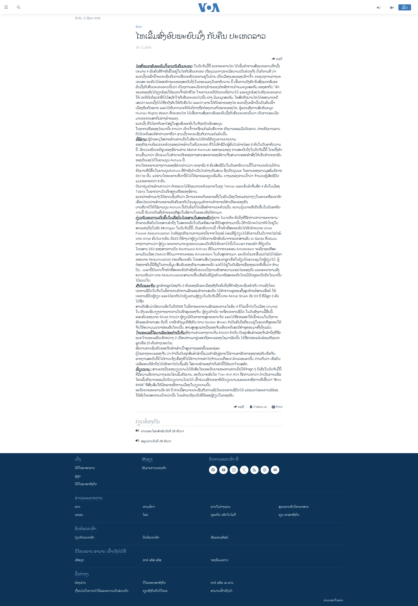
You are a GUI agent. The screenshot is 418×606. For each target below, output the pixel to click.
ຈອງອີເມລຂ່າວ (219, 560)
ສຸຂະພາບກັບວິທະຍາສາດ (294, 507)
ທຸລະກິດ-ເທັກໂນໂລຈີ (223, 515)
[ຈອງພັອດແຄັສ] (275, 470)
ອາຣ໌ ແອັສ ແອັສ (152, 560)
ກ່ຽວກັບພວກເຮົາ (84, 537)
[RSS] (254, 470)
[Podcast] (265, 470)
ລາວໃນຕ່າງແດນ (220, 507)
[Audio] (378, 7)
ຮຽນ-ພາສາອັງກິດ (289, 515)
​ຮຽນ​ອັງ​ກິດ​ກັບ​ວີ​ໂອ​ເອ (155, 591)
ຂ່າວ (139, 27)
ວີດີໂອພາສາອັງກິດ (86, 484)
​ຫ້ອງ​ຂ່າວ (80, 583)
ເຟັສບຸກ (79, 560)
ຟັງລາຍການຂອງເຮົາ (154, 468)
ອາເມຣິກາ (149, 507)
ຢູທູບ (78, 476)
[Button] (277, 58)
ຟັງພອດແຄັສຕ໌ (219, 537)
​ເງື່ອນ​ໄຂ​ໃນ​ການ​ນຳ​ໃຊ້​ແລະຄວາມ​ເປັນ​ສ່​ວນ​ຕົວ (101, 591)
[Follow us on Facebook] (213, 470)
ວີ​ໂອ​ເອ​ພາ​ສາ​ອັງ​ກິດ (154, 583)
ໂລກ (145, 515)
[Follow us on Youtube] (223, 470)
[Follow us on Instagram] (234, 470)
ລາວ (77, 507)
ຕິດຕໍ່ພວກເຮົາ (151, 537)
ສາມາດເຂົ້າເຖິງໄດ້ (221, 591)
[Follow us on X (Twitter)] (244, 470)
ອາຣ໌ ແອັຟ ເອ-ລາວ (222, 583)
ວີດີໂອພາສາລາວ (85, 468)
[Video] (391, 7)
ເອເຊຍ (79, 515)
